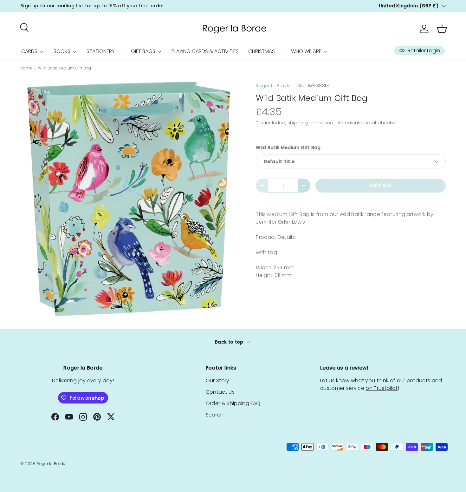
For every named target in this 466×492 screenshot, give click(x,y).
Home (26, 68)
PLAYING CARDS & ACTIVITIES (205, 51)
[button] (442, 29)
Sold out (380, 185)
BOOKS (62, 51)
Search (215, 414)
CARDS (29, 51)
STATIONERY (101, 51)
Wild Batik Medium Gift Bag (64, 68)
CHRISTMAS (261, 51)
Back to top (230, 342)
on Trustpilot (382, 388)
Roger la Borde (273, 85)
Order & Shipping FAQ (233, 403)
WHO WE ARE (306, 51)
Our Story (218, 380)
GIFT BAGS (143, 51)
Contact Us (220, 392)
